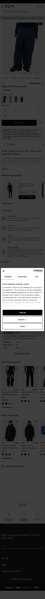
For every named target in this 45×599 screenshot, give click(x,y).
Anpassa (21, 319)
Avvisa (22, 326)
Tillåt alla (22, 313)
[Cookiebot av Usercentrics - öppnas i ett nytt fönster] (33, 270)
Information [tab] (22, 277)
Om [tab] (37, 277)
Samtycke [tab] (8, 277)
